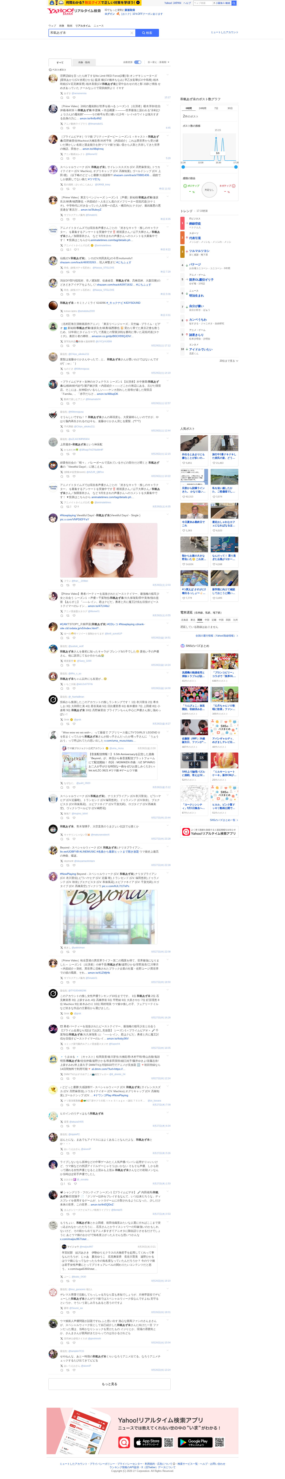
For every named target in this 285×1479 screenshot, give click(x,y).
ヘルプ (187, 3)
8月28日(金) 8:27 (162, 724)
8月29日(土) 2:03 (162, 585)
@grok (77, 719)
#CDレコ (112, 624)
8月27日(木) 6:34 (162, 1126)
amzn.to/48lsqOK (107, 393)
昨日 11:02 (165, 189)
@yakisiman (78, 947)
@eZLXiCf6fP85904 (79, 439)
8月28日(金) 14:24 (161, 665)
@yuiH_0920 (83, 783)
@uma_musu (117, 748)
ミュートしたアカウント (224, 32)
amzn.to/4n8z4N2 (91, 118)
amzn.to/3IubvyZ (91, 209)
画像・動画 (84, 62)
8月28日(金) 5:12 (162, 787)
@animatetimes (103, 245)
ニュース (99, 25)
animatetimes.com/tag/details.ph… (112, 240)
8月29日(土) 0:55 (162, 615)
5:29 (168, 158)
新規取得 (130, 10)
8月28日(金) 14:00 (161, 688)
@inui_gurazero (77, 1289)
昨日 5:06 (166, 294)
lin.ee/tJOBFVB (69, 851)
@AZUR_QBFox (95, 472)
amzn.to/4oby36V (118, 1038)
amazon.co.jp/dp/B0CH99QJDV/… (113, 336)
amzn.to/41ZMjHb (99, 972)
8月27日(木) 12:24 (161, 1078)
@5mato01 (91, 215)
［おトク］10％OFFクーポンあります (141, 13)
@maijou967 (86, 1246)
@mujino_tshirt (80, 813)
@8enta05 (116, 1210)
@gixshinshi (94, 1338)
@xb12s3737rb (84, 684)
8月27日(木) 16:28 (161, 1017)
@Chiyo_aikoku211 (78, 354)
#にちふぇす (123, 262)
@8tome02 (91, 154)
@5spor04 (114, 1044)
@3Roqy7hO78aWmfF (91, 449)
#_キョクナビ (114, 302)
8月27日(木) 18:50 (161, 982)
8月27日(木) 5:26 (162, 1153)
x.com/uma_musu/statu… (120, 740)
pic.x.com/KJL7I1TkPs (115, 886)
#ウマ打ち (94, 179)
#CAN (63, 624)
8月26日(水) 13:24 (161, 1370)
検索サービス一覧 (188, 1463)
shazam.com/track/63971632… (116, 284)
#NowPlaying (68, 873)
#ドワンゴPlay (102, 1095)
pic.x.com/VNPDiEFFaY (74, 519)
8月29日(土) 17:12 (161, 345)
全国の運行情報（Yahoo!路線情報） (216, 635)
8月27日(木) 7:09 (162, 1105)
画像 (61, 25)
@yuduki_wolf (75, 646)
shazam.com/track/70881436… (132, 175)
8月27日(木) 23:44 (161, 818)
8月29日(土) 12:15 (161, 454)
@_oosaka (82, 1179)
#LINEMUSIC (87, 851)
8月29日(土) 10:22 (161, 476)
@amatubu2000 (86, 311)
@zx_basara (154, 1100)
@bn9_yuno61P (113, 633)
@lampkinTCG (76, 1351)
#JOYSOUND (132, 302)
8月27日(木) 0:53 (162, 1214)
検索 (149, 32)
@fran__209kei (80, 581)
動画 (69, 25)
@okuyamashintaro (84, 861)
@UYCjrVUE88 (104, 341)
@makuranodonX (100, 834)
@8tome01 (94, 611)
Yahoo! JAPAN (172, 3)
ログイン (110, 13)
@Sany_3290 (84, 661)
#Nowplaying (68, 515)
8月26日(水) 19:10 (161, 1281)
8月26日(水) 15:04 (161, 1342)
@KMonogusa (81, 368)
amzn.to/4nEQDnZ (102, 1204)
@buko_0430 (79, 1276)
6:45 (168, 128)
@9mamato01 (95, 123)
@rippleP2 (74, 1134)
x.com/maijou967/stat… (74, 1239)
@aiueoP (86, 1149)
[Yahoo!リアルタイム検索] (75, 9)
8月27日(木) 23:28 (161, 839)
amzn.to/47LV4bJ (98, 605)
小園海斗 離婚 (223, 3)
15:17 (168, 97)
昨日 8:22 (166, 249)
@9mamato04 (93, 399)
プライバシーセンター (129, 1463)
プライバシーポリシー (102, 1463)
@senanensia (79, 93)
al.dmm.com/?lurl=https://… (108, 1068)
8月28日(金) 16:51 (161, 638)
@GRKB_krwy (102, 184)
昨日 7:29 (166, 272)
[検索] (234, 3)
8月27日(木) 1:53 (162, 1183)
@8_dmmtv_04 (117, 1074)
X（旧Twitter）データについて (158, 1467)
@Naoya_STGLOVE (103, 267)
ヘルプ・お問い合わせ (212, 1463)
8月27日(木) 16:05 (161, 1048)
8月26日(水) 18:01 (161, 1312)
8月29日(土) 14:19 (161, 373)
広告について (164, 1463)
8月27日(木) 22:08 (161, 952)
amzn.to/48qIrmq (93, 148)
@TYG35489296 (77, 990)
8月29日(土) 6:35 (162, 506)
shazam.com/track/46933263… (79, 262)
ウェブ (52, 25)
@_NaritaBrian (76, 696)
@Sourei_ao (76, 1308)
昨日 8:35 (166, 219)
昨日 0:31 (166, 315)
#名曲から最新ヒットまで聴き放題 (118, 851)
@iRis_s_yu (74, 673)
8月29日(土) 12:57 (161, 403)
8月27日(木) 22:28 (161, 865)
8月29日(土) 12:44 (161, 430)
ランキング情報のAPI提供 (124, 1467)
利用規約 (150, 1463)
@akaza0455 (76, 1121)
